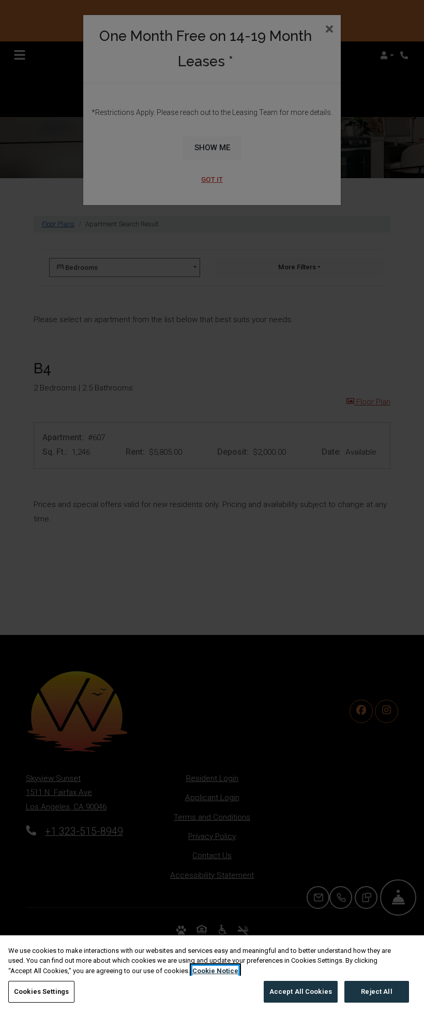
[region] (212, 974)
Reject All (376, 991)
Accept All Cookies (300, 991)
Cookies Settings (41, 991)
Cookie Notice (215, 971)
